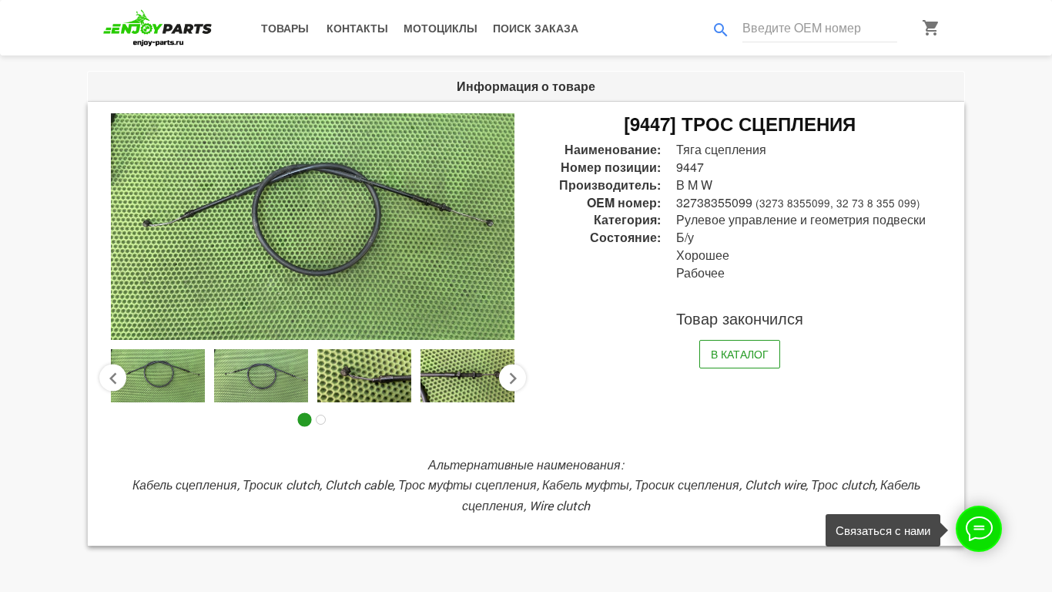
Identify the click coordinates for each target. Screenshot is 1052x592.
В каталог (740, 354)
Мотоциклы (440, 27)
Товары (285, 27)
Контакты (357, 27)
